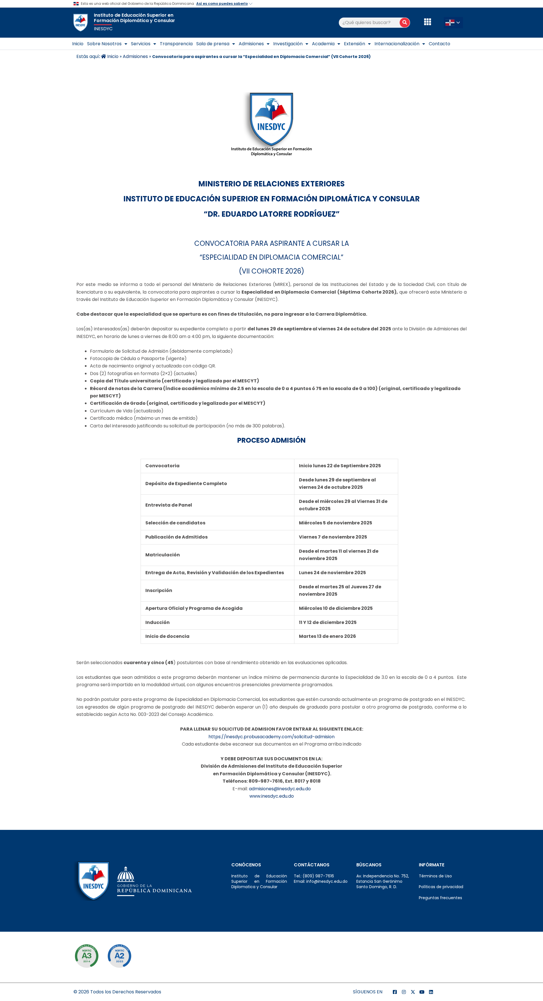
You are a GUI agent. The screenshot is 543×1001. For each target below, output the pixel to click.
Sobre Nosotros (104, 43)
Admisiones (251, 43)
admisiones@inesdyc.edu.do (280, 788)
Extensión (354, 43)
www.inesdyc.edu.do (271, 796)
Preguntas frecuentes (440, 898)
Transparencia (176, 43)
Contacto (439, 43)
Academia (323, 43)
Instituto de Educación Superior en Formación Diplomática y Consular (134, 18)
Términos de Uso (435, 876)
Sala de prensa (212, 43)
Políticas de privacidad (441, 887)
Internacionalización (396, 43)
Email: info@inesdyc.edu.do (321, 881)
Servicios (140, 43)
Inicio (77, 43)
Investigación (288, 43)
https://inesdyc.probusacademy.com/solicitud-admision (271, 736)
